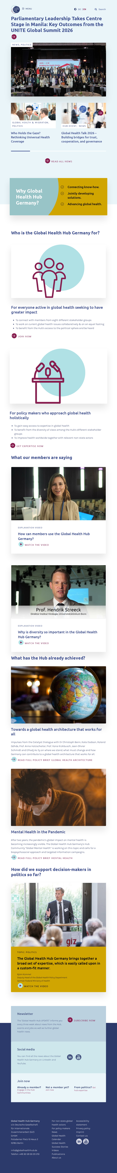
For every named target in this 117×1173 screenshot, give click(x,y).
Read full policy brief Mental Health (45, 857)
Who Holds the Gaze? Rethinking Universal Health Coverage (30, 137)
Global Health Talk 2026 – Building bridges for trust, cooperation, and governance (81, 137)
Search (102, 9)
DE (79, 9)
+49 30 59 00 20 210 (29, 1154)
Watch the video (36, 986)
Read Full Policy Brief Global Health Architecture (55, 759)
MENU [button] (28, 8)
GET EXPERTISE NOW (30, 446)
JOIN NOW (25, 336)
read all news (61, 161)
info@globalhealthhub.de (24, 1150)
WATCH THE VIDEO (37, 544)
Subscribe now (84, 1020)
